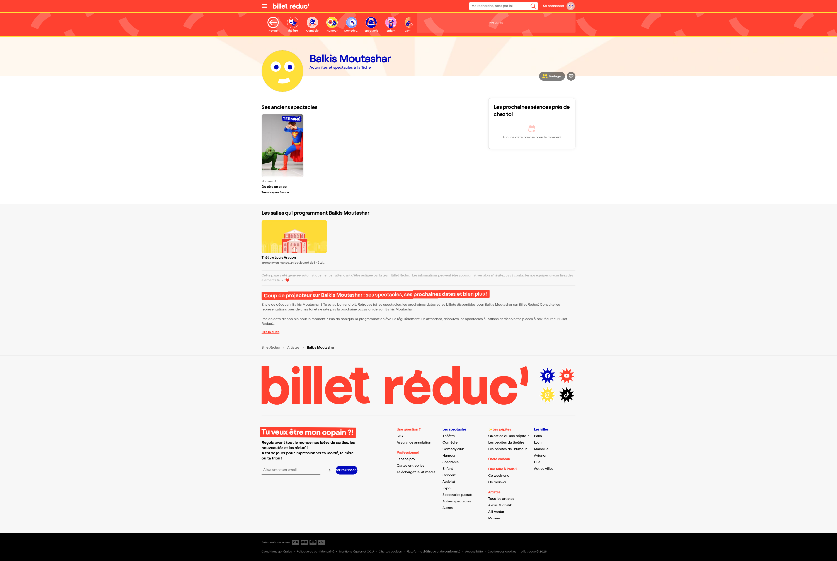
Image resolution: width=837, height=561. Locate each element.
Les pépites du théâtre (506, 443)
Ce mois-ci (497, 482)
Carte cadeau (499, 459)
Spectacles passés (457, 495)
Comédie (450, 443)
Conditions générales (277, 551)
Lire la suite (270, 332)
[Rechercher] (533, 6)
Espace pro (406, 459)
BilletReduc (271, 347)
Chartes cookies (390, 551)
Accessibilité (474, 551)
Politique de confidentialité (315, 551)
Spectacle (450, 462)
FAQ (400, 436)
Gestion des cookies (502, 551)
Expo (446, 488)
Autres (447, 508)
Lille (537, 462)
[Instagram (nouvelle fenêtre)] (547, 395)
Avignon (540, 456)
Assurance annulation (414, 443)
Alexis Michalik (500, 505)
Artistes (293, 347)
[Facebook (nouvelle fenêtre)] (547, 376)
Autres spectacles (456, 501)
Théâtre (448, 436)
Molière (494, 518)
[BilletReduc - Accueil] (291, 6)
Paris (538, 436)
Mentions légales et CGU (356, 551)
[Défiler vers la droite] (412, 24)
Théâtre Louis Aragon (279, 258)
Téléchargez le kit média (416, 472)
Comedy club (453, 449)
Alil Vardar (496, 512)
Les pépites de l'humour (507, 449)
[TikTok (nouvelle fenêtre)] (566, 395)
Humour (448, 456)
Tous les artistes (501, 499)
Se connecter (553, 6)
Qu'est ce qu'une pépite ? (508, 436)
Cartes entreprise (410, 466)
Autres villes (543, 469)
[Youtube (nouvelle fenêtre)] (566, 376)
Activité (448, 482)
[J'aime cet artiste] (571, 76)
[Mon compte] (570, 6)
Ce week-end (498, 476)
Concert (449, 475)
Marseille (541, 449)
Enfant (447, 469)
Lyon (537, 443)
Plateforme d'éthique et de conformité (433, 551)
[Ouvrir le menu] (266, 6)
